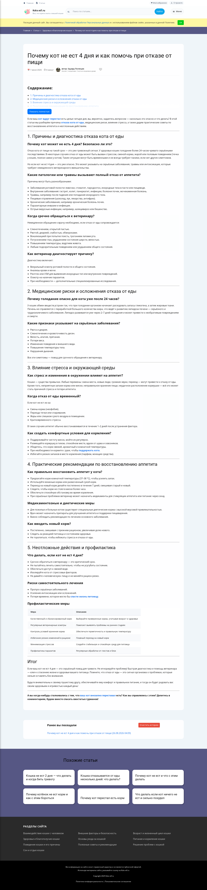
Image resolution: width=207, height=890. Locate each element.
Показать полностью (39, 111)
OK (180, 22)
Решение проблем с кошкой (148, 844)
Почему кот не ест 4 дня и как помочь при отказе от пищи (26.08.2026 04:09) (89, 733)
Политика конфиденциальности (89, 881)
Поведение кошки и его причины (41, 844)
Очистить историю (149, 725)
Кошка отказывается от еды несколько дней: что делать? (100, 777)
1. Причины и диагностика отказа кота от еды (55, 95)
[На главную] (27, 11)
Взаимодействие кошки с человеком (43, 833)
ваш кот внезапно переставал (98, 695)
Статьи (42, 3)
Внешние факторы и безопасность (97, 833)
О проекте (177, 3)
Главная (30, 3)
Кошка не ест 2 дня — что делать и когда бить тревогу (48, 777)
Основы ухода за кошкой (91, 838)
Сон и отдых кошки (33, 850)
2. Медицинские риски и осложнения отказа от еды (58, 98)
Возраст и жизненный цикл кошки (152, 833)
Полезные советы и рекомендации (97, 844)
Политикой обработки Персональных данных (87, 22)
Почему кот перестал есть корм (102, 798)
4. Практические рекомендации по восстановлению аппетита (64, 106)
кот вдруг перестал (49, 118)
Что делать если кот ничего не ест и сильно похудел (156, 796)
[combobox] (115, 11)
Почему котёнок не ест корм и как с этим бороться (47, 796)
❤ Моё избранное (159, 3)
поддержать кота (89, 450)
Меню (179, 11)
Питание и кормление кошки (149, 838)
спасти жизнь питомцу (84, 596)
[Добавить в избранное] (100, 70)
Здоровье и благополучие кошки (41, 838)
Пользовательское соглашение (118, 881)
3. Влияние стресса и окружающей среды (52, 102)
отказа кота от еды (72, 122)
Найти (160, 11)
